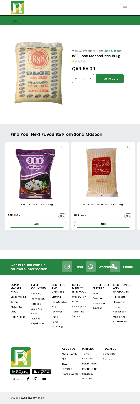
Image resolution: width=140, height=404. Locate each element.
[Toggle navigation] (124, 7)
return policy (89, 363)
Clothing (56, 296)
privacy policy (89, 368)
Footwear (57, 311)
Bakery (14, 302)
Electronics (119, 302)
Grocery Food (18, 296)
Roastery (36, 293)
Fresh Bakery (38, 298)
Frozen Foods (18, 316)
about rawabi (69, 354)
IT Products (119, 296)
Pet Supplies (79, 306)
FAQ (64, 359)
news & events (70, 374)
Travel (55, 316)
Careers (107, 359)
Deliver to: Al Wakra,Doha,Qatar (90, 88)
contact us (109, 354)
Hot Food (36, 303)
